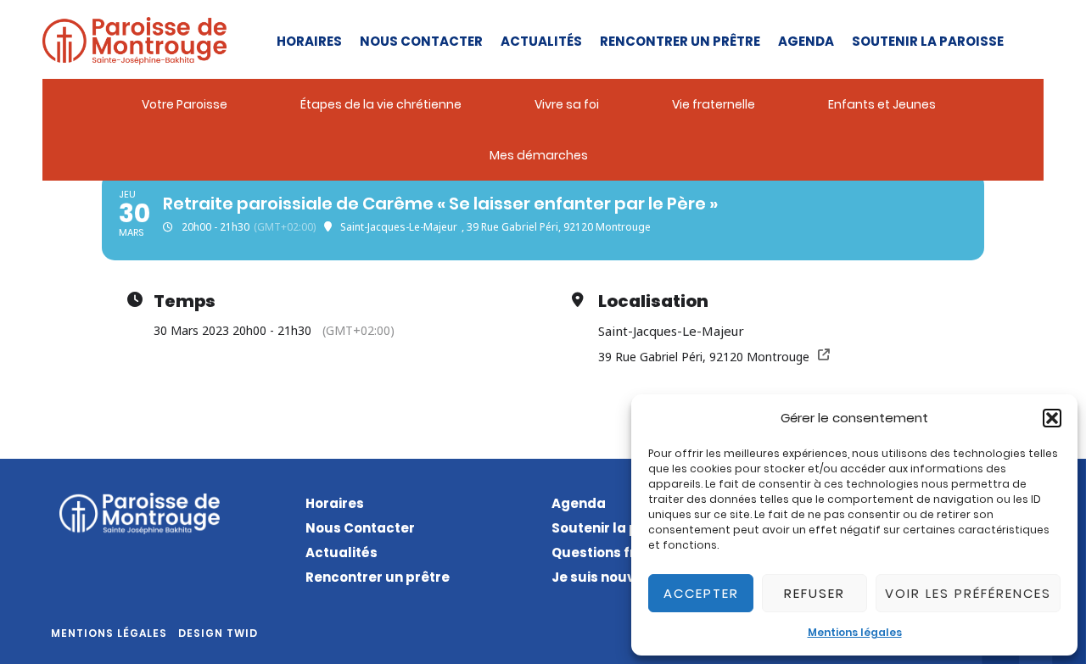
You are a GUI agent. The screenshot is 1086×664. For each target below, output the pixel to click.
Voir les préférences (968, 593)
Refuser (814, 593)
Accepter (701, 593)
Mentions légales (855, 632)
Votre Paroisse (184, 104)
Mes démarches (539, 155)
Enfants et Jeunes (882, 104)
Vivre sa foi (567, 104)
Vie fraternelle (713, 104)
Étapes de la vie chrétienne (381, 104)
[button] (1052, 418)
